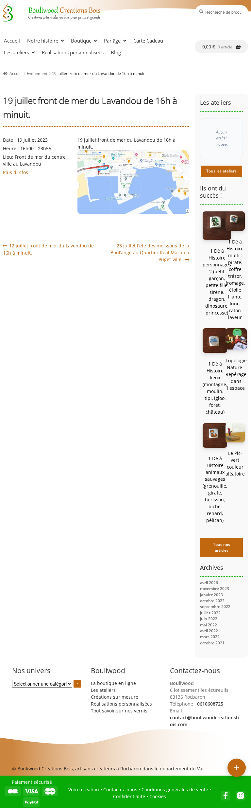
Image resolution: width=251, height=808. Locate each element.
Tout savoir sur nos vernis (119, 711)
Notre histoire (42, 40)
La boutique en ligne (113, 683)
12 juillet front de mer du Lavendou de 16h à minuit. (48, 249)
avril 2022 (209, 631)
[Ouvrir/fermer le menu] (236, 768)
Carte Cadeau (148, 40)
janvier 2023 (211, 595)
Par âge (112, 40)
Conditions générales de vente (175, 789)
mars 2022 (210, 636)
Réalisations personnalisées (73, 52)
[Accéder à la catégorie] (77, 684)
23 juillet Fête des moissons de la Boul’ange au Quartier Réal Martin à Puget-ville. (149, 252)
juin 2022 (208, 618)
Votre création (83, 789)
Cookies (157, 796)
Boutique (81, 40)
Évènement (37, 73)
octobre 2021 (212, 643)
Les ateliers (16, 52)
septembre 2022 (215, 606)
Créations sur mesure (114, 697)
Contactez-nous (120, 789)
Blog (116, 52)
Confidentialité (129, 796)
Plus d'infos (15, 172)
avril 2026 (209, 582)
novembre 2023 (214, 588)
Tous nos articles (221, 547)
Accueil (12, 40)
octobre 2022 (212, 600)
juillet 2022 (210, 613)
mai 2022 (208, 625)
